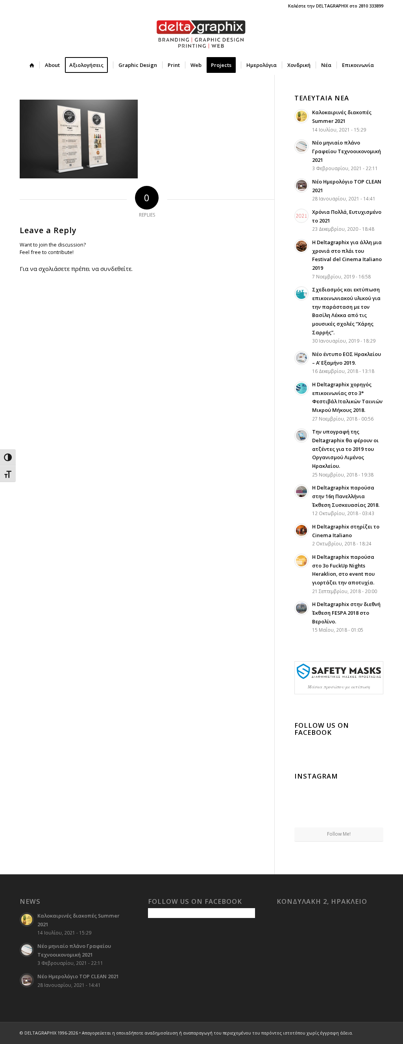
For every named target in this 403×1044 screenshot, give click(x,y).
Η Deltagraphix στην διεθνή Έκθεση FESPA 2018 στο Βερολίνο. (346, 613)
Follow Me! (339, 834)
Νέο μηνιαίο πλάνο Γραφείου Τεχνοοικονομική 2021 (346, 151)
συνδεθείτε (115, 269)
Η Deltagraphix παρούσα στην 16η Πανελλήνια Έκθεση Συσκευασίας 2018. (345, 496)
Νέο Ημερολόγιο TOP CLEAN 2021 (78, 976)
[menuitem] (31, 65)
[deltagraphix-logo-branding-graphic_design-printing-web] (201, 33)
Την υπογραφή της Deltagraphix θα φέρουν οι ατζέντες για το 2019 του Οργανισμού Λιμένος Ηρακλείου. (345, 448)
